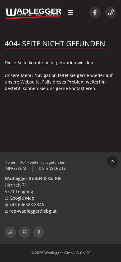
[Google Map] (24, 232)
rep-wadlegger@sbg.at (32, 211)
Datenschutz (52, 168)
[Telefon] (110, 12)
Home (10, 162)
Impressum (15, 168)
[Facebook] (95, 12)
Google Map (22, 198)
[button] (70, 12)
